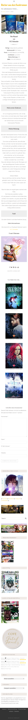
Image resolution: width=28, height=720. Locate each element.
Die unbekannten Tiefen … (9, 9)
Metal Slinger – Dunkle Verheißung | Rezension (15, 664)
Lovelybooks (4, 500)
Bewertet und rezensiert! (14, 271)
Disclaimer (16, 711)
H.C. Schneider (14, 229)
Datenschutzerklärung (12, 709)
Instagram (18, 498)
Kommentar (4, 416)
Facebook (11, 498)
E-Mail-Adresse (5, 446)
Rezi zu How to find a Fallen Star (12, 666)
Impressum (4, 709)
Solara (3, 11)
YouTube (4, 498)
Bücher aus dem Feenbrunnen (14, 5)
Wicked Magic (8, 668)
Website (3, 453)
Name (3, 439)
